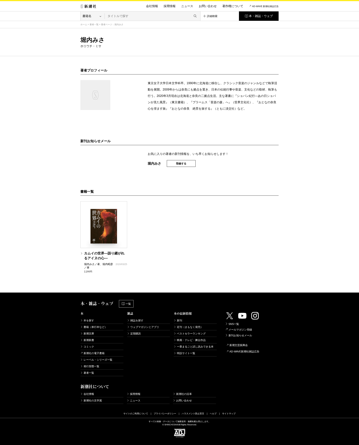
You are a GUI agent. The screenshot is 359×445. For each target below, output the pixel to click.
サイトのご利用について (135, 413)
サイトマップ (229, 413)
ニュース (187, 6)
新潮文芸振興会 (238, 345)
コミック (89, 346)
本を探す (89, 320)
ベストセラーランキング (191, 333)
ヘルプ (213, 413)
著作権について (232, 6)
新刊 (179, 320)
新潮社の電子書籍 (94, 353)
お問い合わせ (208, 6)
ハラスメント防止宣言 (193, 413)
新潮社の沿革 (184, 393)
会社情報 (152, 6)
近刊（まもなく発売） (190, 326)
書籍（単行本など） (95, 326)
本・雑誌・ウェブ (261, 16)
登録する (181, 163)
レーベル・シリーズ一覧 (98, 359)
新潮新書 (89, 340)
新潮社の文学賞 (93, 400)
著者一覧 (94, 24)
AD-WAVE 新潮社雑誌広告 (265, 6)
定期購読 (135, 333)
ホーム (83, 24)
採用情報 (170, 6)
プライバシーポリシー (165, 413)
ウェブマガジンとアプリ (144, 326)
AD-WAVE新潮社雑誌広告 (244, 351)
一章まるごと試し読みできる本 (195, 346)
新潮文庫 (89, 333)
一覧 (128, 303)
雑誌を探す (136, 320)
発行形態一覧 (91, 366)
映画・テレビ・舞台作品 (191, 340)
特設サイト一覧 (186, 353)
